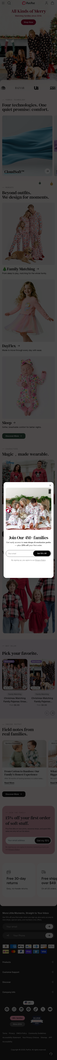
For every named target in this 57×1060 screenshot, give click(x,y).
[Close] (50, 485)
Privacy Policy (40, 560)
